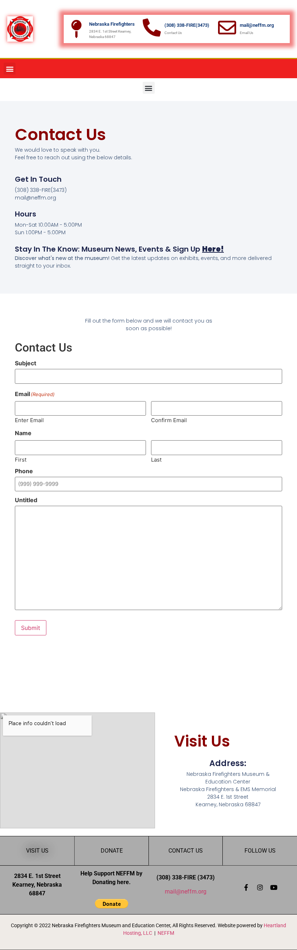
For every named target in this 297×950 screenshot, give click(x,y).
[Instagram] (260, 887)
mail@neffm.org (185, 891)
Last (156, 459)
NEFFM (166, 933)
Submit (30, 627)
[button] (10, 69)
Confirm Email (169, 420)
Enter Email (29, 420)
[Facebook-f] (246, 887)
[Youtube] (274, 887)
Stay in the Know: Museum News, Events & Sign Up (119, 249)
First (20, 459)
